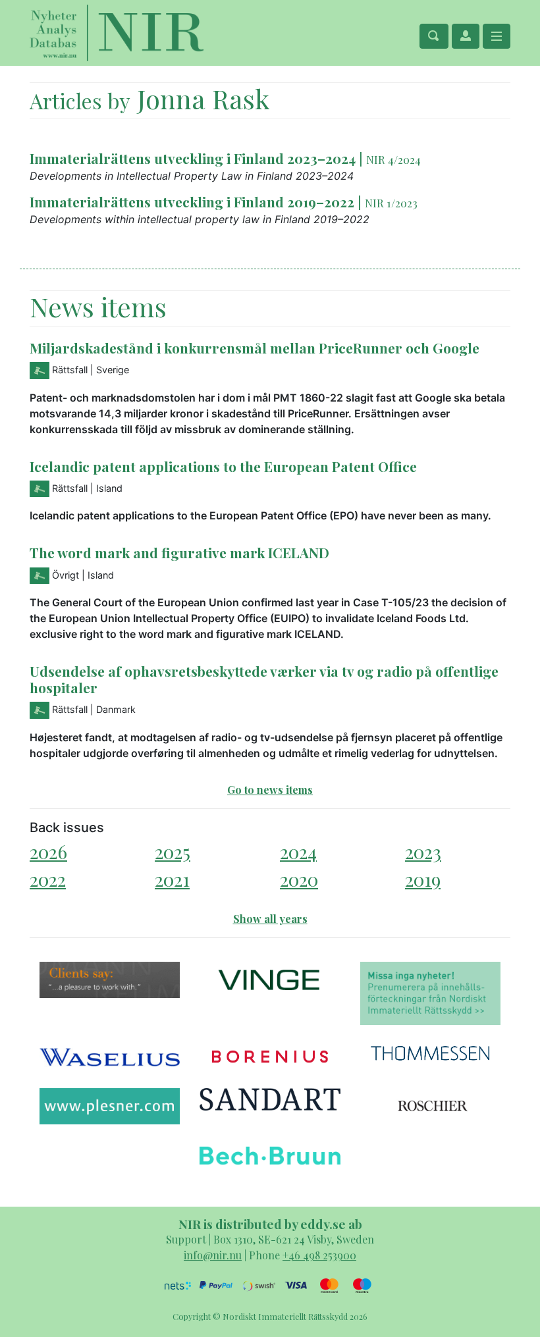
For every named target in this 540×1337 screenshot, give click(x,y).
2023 (423, 851)
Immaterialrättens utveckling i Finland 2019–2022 (192, 201)
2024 (298, 851)
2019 (423, 879)
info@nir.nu (213, 1255)
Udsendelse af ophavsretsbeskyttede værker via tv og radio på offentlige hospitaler (264, 679)
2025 (172, 851)
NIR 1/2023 (391, 203)
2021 (172, 879)
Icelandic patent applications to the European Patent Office (223, 466)
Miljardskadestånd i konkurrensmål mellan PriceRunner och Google (254, 347)
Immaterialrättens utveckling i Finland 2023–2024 (193, 158)
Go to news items (270, 790)
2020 (299, 879)
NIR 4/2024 (393, 159)
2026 (48, 851)
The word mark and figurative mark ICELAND (179, 552)
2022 (48, 879)
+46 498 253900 (319, 1255)
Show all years (270, 919)
